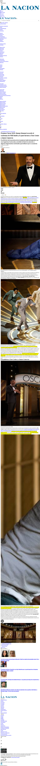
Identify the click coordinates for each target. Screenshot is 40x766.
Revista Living (2, 104)
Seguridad (2, 48)
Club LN (2, 15)
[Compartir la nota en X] (2, 193)
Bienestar (2, 53)
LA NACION (3, 131)
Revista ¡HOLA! (2, 102)
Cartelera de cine (3, 84)
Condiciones (13, 757)
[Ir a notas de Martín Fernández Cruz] (20, 150)
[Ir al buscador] (2, 5)
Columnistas (2, 60)
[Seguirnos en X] (1, 740)
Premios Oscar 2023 (4, 644)
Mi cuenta (3, 16)
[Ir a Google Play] (4, 750)
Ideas (1, 97)
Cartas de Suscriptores (4, 61)
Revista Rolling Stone (4, 106)
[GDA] (3, 760)
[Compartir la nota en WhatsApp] (2, 190)
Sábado (1, 96)
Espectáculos (8, 131)
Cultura (1, 50)
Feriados (1, 76)
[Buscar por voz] (39, 21)
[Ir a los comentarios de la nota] (2, 188)
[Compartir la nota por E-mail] (3, 193)
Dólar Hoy (2, 34)
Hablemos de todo (3, 55)
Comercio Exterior (3, 37)
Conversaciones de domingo (5, 95)
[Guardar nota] (1, 188)
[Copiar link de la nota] (1, 191)
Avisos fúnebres (3, 91)
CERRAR (1, 0)
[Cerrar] (16, 18)
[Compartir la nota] (1, 190)
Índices (1, 40)
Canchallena (2, 68)
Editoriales (2, 59)
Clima (1, 27)
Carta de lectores (3, 94)
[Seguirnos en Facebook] (1, 737)
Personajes (13, 131)
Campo (1, 35)
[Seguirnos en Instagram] (1, 743)
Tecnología (2, 74)
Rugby (1, 66)
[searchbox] (19, 20)
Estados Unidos (3, 43)
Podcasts (1, 79)
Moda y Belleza (3, 80)
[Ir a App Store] (4, 752)
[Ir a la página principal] (20, 9)
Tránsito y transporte (4, 26)
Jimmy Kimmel (4, 646)
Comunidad (2, 52)
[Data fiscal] (1, 764)
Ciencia (1, 54)
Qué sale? (2, 83)
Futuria (1, 33)
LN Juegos (2, 72)
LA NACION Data (3, 28)
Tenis (1, 67)
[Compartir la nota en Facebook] (1, 193)
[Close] (1, 692)
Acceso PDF (2, 89)
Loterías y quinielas (3, 77)
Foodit (2, 13)
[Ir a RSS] (1, 746)
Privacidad (17, 757)
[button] (20, 73)
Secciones (3, 12)
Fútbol (1, 64)
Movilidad (2, 39)
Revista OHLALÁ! (3, 101)
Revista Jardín (2, 107)
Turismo (1, 73)
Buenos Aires (2, 47)
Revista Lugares (3, 103)
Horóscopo (2, 75)
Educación (2, 49)
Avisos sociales (2, 93)
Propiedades (2, 36)
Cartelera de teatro (3, 86)
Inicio (2, 11)
